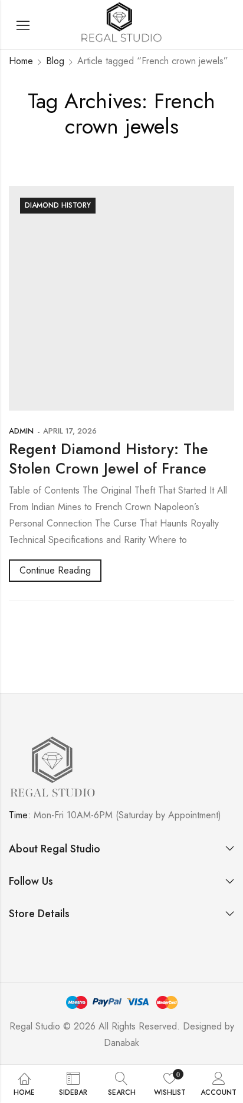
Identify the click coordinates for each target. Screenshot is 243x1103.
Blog (55, 61)
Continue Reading (55, 570)
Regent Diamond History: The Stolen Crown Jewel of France (108, 458)
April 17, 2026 (70, 430)
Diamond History (58, 205)
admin (21, 430)
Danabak (121, 1042)
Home (21, 61)
